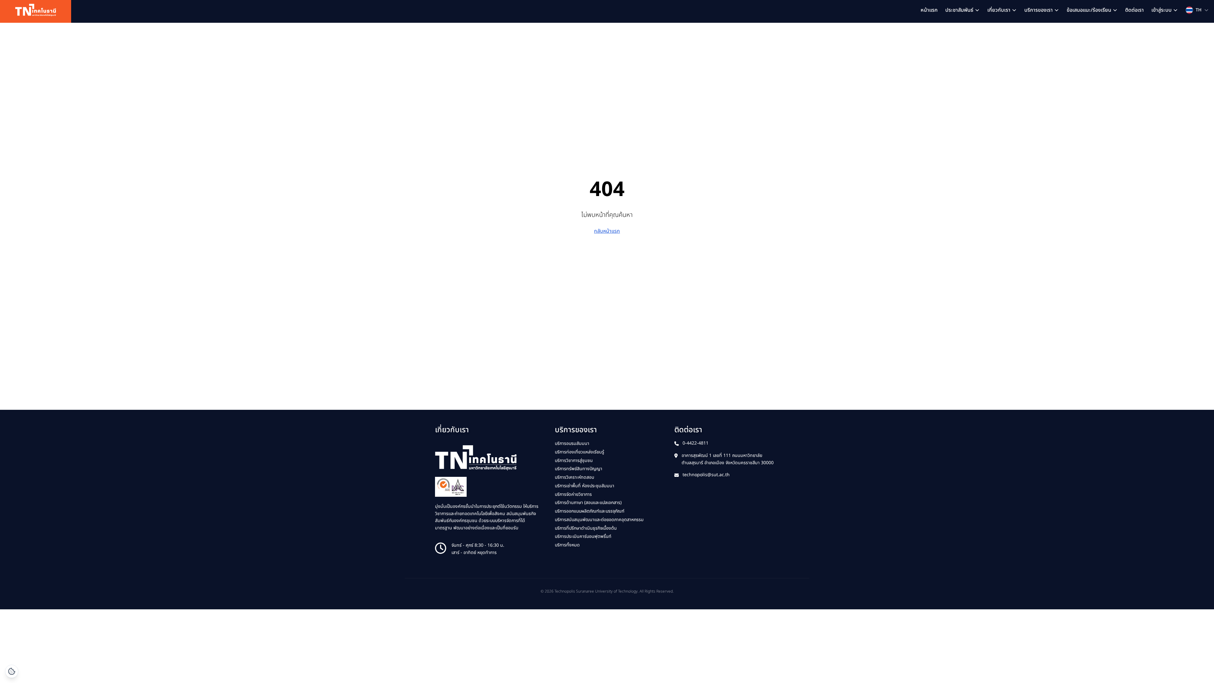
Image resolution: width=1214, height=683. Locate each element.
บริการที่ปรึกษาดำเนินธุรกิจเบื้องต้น (586, 528)
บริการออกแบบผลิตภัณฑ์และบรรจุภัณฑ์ (589, 511)
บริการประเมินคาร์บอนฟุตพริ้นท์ (583, 536)
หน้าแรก (929, 10)
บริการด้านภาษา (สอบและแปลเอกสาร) (588, 502)
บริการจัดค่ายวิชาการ (573, 494)
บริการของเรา (1038, 10)
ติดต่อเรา (1134, 10)
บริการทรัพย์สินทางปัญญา (578, 468)
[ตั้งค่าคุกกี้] (11, 671)
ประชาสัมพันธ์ (959, 10)
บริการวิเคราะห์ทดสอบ (574, 477)
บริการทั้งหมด (567, 545)
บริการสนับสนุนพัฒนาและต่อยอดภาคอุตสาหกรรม (599, 519)
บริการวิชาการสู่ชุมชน (574, 460)
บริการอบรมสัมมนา (572, 443)
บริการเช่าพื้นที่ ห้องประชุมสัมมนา (584, 486)
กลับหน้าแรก (607, 231)
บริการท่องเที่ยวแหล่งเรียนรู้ (579, 452)
